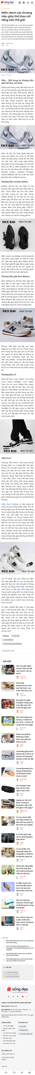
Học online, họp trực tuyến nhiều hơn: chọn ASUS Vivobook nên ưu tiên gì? (25, 921)
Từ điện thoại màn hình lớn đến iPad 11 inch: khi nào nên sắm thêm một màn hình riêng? (24, 887)
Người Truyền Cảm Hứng (8, 1029)
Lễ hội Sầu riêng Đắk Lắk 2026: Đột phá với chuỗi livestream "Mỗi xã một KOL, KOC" (24, 870)
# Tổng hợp (5, 8)
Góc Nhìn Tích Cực (9, 1043)
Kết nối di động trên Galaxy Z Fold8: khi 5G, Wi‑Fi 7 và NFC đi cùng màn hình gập (24, 721)
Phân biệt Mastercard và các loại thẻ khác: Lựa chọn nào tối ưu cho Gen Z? (24, 687)
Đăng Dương (23, 811)
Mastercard (24, 1030)
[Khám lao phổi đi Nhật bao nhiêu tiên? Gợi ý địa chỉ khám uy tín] (8, 738)
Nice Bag (16, 636)
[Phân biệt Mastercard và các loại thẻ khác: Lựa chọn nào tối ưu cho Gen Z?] (8, 686)
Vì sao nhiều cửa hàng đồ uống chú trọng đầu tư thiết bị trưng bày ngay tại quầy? (24, 853)
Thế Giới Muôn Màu (9, 1041)
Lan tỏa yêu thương (12, 976)
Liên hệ (4, 1066)
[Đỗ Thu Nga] (17, 779)
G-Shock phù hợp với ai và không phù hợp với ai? (24, 837)
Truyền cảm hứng (11, 973)
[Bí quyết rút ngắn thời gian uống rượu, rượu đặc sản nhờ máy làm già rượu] (8, 704)
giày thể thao (8, 640)
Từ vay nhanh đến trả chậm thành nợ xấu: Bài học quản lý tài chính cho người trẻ (24, 821)
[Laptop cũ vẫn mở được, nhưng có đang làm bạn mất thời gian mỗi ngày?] (8, 804)
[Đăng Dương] (17, 811)
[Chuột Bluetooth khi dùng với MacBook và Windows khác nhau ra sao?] (8, 772)
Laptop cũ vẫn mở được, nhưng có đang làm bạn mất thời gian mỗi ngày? (24, 804)
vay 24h (23, 1026)
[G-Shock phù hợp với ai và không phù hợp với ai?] (8, 838)
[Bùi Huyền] (17, 728)
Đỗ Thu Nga (9, 43)
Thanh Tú (22, 676)
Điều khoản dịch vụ (8, 1054)
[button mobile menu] (20, 3)
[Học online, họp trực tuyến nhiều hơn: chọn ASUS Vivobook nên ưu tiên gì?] (8, 921)
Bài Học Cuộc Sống (9, 1036)
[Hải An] (17, 694)
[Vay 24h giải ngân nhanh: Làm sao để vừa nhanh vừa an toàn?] (8, 669)
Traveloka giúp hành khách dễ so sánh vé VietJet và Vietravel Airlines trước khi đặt (25, 755)
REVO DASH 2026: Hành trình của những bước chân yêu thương (20, 941)
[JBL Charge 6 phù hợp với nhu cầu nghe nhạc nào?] (8, 789)
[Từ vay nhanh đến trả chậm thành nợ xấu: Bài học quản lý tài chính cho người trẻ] (8, 821)
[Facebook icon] (9, 997)
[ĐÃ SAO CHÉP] (22, 1072)
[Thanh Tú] (17, 677)
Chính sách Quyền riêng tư (7, 1058)
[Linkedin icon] (18, 997)
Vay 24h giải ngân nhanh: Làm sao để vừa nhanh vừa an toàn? (24, 670)
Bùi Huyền (23, 728)
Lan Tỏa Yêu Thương (9, 1033)
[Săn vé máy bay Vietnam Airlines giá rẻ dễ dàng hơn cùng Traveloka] (8, 904)
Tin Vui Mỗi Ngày (8, 1026)
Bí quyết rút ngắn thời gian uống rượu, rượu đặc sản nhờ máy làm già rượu (24, 704)
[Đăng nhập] (32, 3)
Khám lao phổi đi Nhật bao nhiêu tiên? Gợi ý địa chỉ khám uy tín (23, 738)
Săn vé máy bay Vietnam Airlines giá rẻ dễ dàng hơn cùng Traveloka (25, 904)
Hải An (22, 694)
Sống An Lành (7, 1038)
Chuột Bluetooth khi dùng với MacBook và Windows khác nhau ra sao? (24, 772)
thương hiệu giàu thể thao (12, 644)
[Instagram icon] (13, 997)
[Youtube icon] (23, 997)
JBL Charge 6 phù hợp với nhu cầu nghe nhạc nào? (23, 788)
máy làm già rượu (26, 1034)
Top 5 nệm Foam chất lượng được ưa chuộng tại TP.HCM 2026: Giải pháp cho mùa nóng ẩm (20, 948)
